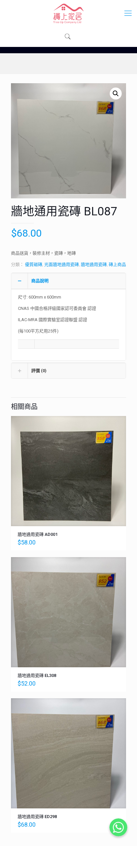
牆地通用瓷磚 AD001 (38, 534)
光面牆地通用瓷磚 (61, 264)
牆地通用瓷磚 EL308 (37, 675)
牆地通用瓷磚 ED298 (37, 816)
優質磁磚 (33, 264)
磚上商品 (117, 264)
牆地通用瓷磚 (94, 264)
